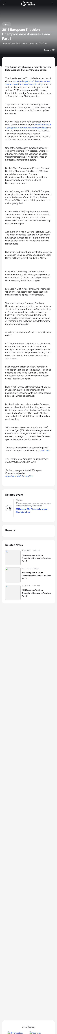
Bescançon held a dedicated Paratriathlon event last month (28, 126)
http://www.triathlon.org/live (19, 476)
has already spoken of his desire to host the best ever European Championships (27, 83)
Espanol (47, 50)
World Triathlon (28, 3)
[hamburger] (4, 3)
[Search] (52, 4)
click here (44, 450)
